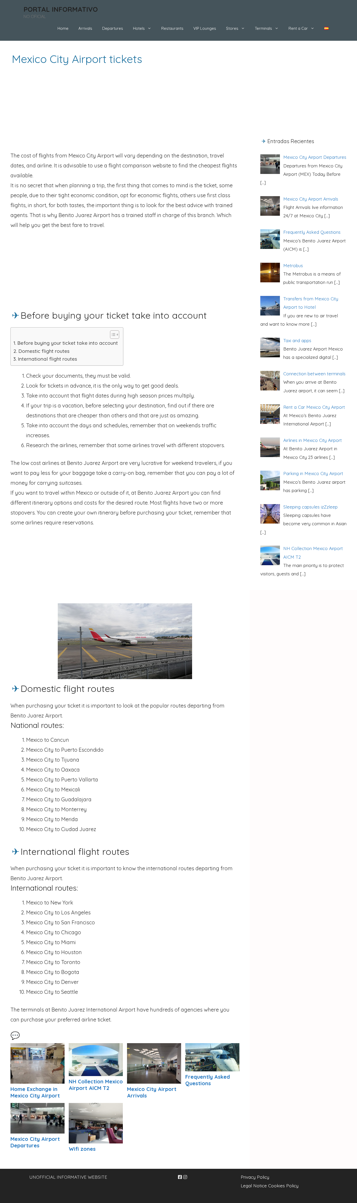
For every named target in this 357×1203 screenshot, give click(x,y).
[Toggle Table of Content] (112, 334)
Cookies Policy (283, 1185)
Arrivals (85, 28)
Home (62, 28)
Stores (232, 28)
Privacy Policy (255, 1177)
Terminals (263, 28)
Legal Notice (254, 1185)
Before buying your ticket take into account (67, 343)
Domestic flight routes (44, 351)
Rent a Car (298, 28)
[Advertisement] (124, 112)
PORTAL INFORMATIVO (61, 9)
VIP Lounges (204, 28)
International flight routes (47, 359)
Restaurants (172, 28)
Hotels (139, 28)
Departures (112, 28)
